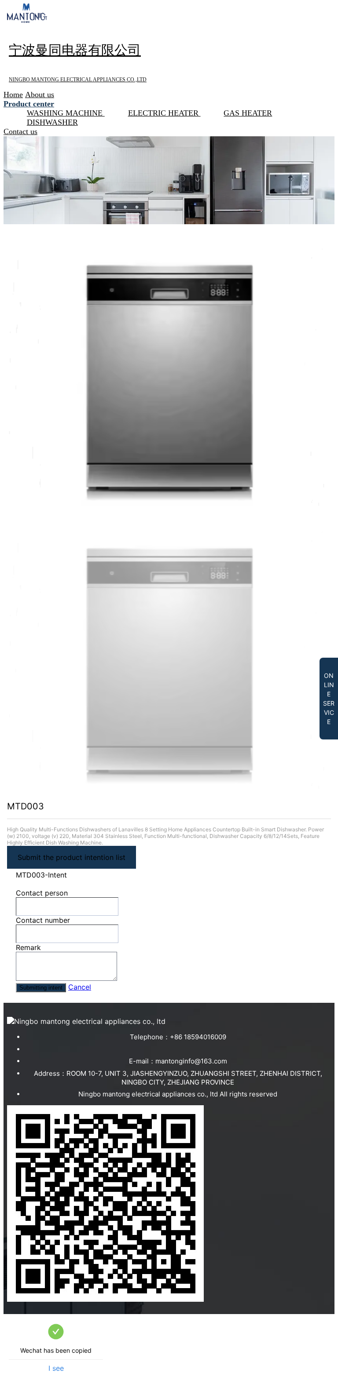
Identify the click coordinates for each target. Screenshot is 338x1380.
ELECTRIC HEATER (164, 113)
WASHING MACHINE (66, 113)
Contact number (43, 920)
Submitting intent (40, 987)
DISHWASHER (52, 122)
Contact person (42, 892)
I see (56, 1368)
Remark (28, 947)
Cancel (79, 987)
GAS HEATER (248, 113)
